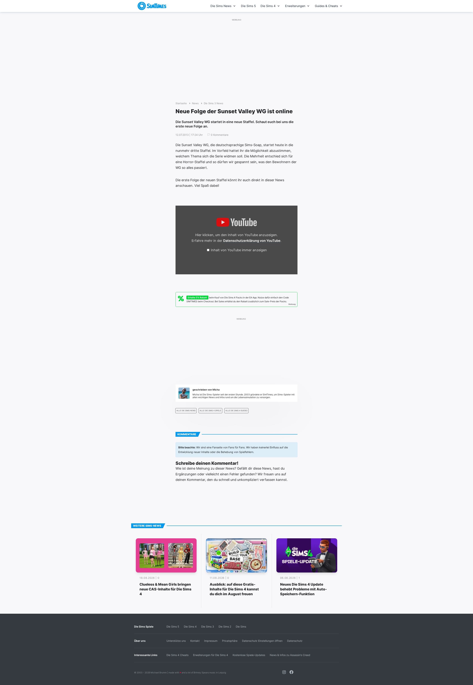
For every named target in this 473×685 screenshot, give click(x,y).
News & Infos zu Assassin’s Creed (290, 655)
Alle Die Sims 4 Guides (236, 410)
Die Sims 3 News (213, 103)
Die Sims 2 (225, 626)
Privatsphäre (229, 640)
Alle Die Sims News (185, 410)
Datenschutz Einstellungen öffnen (262, 640)
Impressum (210, 640)
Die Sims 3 (207, 626)
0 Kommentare (219, 135)
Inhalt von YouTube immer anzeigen (239, 250)
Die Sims (241, 626)
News (195, 103)
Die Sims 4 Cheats (177, 655)
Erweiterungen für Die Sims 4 (210, 655)
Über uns (140, 640)
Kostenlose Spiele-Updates (249, 655)
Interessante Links (145, 655)
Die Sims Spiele (143, 626)
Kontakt (195, 640)
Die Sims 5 (248, 6)
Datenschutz (294, 640)
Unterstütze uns (176, 640)
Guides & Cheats (326, 6)
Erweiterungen (295, 6)
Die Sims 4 (268, 6)
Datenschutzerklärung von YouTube (251, 241)
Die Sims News (220, 6)
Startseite (181, 103)
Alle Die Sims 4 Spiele (210, 410)
